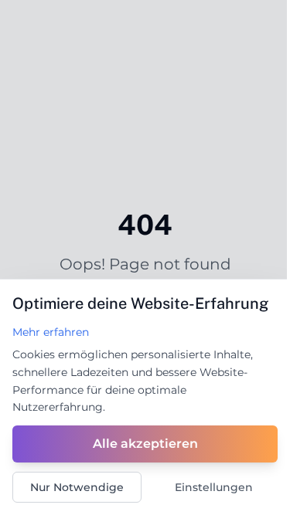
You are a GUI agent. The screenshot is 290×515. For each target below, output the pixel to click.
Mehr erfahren (50, 332)
